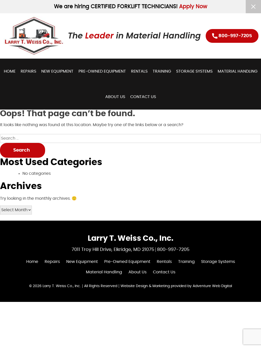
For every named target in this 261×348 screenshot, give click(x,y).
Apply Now (193, 6)
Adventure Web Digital (212, 286)
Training (162, 71)
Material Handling (237, 71)
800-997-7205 (234, 36)
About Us (115, 97)
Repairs (28, 71)
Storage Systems (194, 71)
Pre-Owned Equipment (102, 71)
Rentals (139, 71)
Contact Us (143, 97)
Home (10, 71)
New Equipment (57, 71)
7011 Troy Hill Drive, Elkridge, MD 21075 (113, 249)
